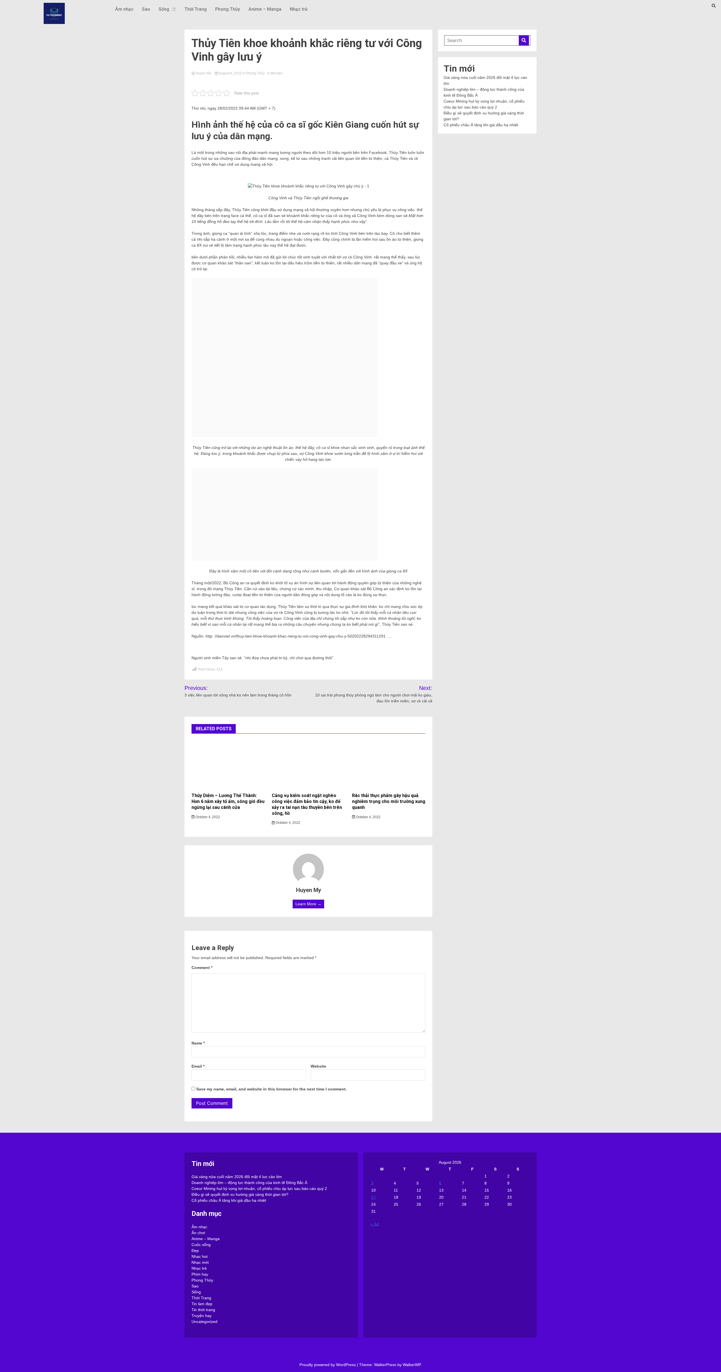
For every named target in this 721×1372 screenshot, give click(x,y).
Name (198, 1043)
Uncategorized (204, 1321)
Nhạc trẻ (299, 9)
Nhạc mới (200, 1262)
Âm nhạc (124, 9)
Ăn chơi (198, 1233)
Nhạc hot (200, 1256)
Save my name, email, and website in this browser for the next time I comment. (271, 1089)
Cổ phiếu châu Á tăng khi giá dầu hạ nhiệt (481, 125)
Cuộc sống (201, 1244)
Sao (146, 9)
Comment (202, 967)
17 (373, 1197)
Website (318, 1066)
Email (198, 1066)
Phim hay (200, 1274)
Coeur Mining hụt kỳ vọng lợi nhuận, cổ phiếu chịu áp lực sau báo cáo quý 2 (259, 1188)
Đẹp (195, 1250)
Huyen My (203, 73)
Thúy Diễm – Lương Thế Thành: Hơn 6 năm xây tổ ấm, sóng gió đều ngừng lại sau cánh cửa (228, 801)
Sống (164, 9)
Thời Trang (195, 9)
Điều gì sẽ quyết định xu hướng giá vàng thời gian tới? (240, 1194)
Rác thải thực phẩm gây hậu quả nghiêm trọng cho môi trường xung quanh (388, 801)
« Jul (374, 1224)
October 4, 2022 (207, 817)
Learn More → (308, 904)
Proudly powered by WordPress (328, 1364)
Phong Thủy (227, 9)
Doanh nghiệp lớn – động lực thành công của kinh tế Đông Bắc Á (249, 1182)
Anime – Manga (264, 9)
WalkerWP (411, 1364)
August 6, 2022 (230, 73)
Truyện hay (202, 1315)
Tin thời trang (203, 1309)
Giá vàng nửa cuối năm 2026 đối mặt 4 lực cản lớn (237, 1176)
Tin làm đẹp (202, 1304)
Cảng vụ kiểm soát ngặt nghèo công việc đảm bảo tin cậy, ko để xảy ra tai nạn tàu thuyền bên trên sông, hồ (307, 804)
